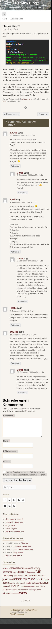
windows (7, 593)
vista (42, 586)
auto (30, 568)
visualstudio (7, 590)
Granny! (43, 114)
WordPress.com (17, 614)
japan (5, 579)
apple (26, 568)
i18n (38, 575)
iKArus (13, 133)
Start (4, 19)
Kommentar (8, 416)
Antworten (15, 166)
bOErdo (14, 332)
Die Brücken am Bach (14, 532)
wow (4, 101)
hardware (30, 575)
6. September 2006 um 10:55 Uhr (30, 175)
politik (6, 582)
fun (38, 571)
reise (17, 583)
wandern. (14, 590)
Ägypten (5, 568)
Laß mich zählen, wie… (15, 522)
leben (17, 579)
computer (7, 572)
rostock (22, 583)
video (37, 587)
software (35, 583)
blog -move (10, 525)
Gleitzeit (24, 543)
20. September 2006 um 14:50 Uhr (30, 372)
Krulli (12, 199)
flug (28, 572)
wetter (38, 590)
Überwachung (16, 568)
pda (47, 579)
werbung (32, 590)
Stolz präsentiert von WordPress (23, 610)
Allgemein (26, 99)
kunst (11, 579)
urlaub (14, 586)
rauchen (12, 583)
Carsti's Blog (26, 3)
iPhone (43, 576)
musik (39, 579)
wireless (15, 594)
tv (8, 587)
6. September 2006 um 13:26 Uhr (23, 203)
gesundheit (18, 576)
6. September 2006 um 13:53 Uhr (30, 261)
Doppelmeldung (11, 114)
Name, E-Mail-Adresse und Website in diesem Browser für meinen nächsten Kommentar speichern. (24, 473)
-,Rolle (13, 308)
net (44, 579)
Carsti (15, 29)
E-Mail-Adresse (10, 451)
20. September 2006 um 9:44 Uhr (23, 335)
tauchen (44, 582)
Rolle (7, 556)
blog (37, 567)
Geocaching (8, 575)
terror (5, 587)
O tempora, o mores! (14, 519)
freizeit (32, 572)
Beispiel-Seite (17, 19)
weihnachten (23, 590)
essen (22, 571)
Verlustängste (11, 528)
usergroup (31, 587)
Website (6, 462)
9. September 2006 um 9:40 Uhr (22, 311)
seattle (28, 583)
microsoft (29, 579)
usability (23, 587)
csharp (15, 572)
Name (6, 441)
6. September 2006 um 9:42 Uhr (22, 136)
